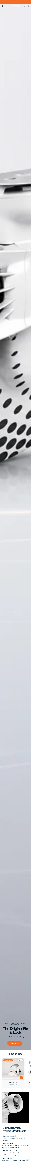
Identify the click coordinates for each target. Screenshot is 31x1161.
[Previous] (2, 2)
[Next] (29, 2)
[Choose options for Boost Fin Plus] (21, 1077)
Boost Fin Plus (13, 1082)
